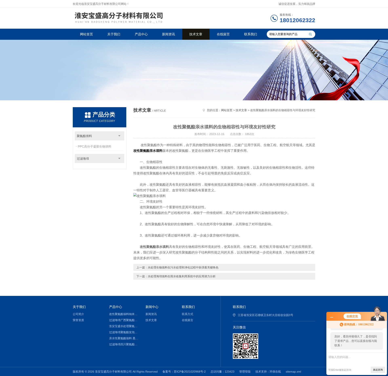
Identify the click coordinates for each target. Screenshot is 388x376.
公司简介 (78, 314)
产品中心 (141, 34)
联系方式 (187, 314)
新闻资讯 (168, 34)
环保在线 (275, 371)
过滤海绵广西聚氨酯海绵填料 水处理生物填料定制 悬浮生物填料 (124, 320)
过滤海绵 (83, 158)
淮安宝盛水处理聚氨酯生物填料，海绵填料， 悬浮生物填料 (124, 326)
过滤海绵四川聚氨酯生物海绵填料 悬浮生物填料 (124, 344)
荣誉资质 (78, 320)
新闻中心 (152, 307)
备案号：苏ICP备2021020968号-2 (184, 371)
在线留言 (223, 34)
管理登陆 (245, 371)
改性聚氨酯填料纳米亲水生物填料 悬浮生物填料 (124, 314)
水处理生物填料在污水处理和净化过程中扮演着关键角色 (183, 267)
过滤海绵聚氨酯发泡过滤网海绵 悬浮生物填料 (124, 332)
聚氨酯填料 (84, 136)
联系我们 (250, 34)
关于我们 (113, 34)
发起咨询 (378, 369)
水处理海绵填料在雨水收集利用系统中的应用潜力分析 (182, 276)
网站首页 (86, 34)
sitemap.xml (293, 371)
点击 (119, 135)
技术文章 (195, 34)
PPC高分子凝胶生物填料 (94, 146)
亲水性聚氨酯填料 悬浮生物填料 (124, 338)
